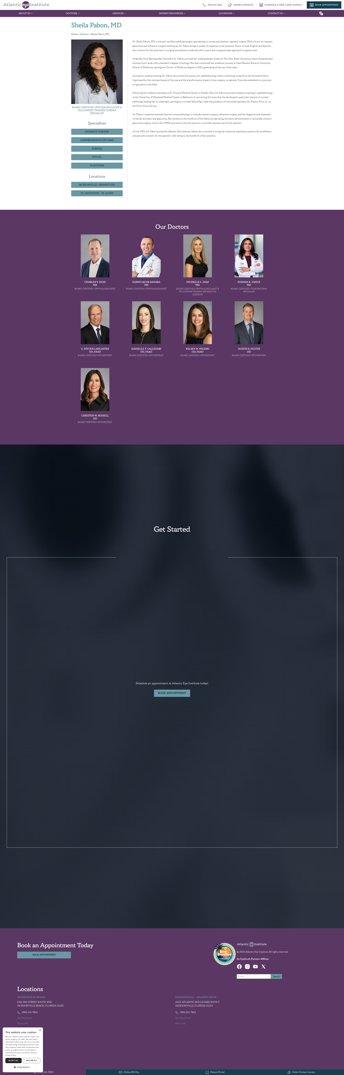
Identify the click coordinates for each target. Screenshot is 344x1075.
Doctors (71, 13)
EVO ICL (97, 157)
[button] (22, 1067)
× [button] (40, 1030)
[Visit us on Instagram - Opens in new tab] (247, 966)
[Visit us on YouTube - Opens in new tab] (255, 966)
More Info (22, 1023)
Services (118, 13)
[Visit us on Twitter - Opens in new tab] (263, 966)
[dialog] (23, 1049)
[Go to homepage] (26, 5)
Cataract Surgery (97, 131)
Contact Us (275, 13)
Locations (225, 13)
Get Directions (25, 1018)
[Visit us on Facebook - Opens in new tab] (239, 966)
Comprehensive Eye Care (97, 140)
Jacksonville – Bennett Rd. (97, 184)
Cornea (97, 148)
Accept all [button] (13, 1060)
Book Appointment (172, 693)
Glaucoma (97, 165)
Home (74, 34)
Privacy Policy (10, 1055)
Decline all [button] (31, 1060)
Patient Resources (171, 13)
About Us (24, 13)
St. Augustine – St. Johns (97, 193)
